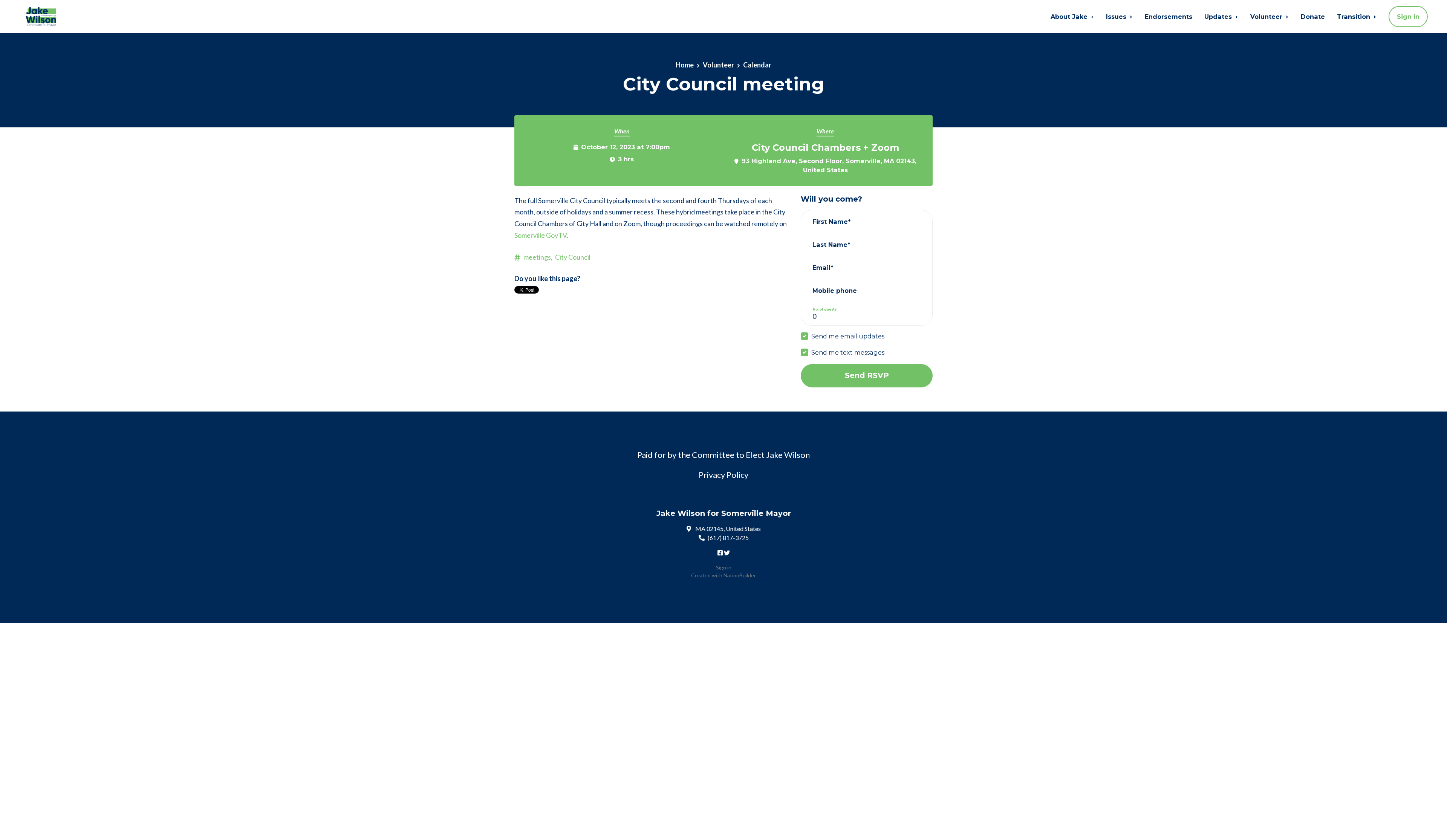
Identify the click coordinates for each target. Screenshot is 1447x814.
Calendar (757, 65)
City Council (572, 257)
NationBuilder (740, 575)
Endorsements (1168, 16)
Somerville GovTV (540, 235)
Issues (1117, 16)
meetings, (537, 257)
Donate (1313, 16)
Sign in (1408, 16)
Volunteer (1267, 16)
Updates (1219, 16)
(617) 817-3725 (728, 537)
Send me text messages (847, 352)
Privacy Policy (723, 475)
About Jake (1070, 16)
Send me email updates (847, 336)
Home (685, 65)
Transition (1354, 16)
